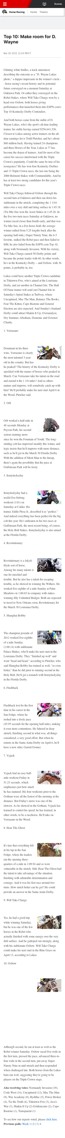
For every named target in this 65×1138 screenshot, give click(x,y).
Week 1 (26, 1124)
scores (58, 4)
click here (51, 1119)
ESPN (19, 4)
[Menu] (5, 4)
